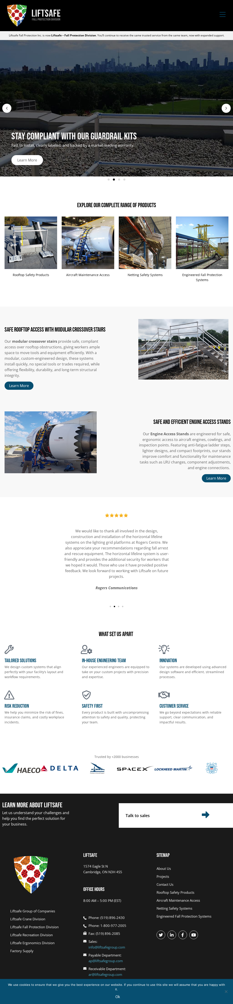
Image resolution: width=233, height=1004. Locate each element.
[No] (226, 991)
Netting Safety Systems (145, 275)
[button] (6, 108)
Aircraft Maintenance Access (88, 275)
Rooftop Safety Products (31, 275)
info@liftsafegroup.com (107, 947)
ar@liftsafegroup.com (105, 974)
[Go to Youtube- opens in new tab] (193, 935)
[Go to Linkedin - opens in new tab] (171, 935)
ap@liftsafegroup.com (106, 961)
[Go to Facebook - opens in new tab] (182, 935)
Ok (117, 996)
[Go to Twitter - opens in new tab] (161, 935)
